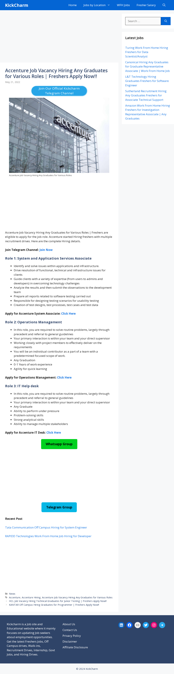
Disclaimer (70, 641)
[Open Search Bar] (164, 5)
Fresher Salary (146, 5)
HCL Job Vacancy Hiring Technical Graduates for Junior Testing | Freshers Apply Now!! (58, 601)
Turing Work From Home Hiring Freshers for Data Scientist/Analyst (146, 52)
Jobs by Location (94, 5)
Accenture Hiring (31, 597)
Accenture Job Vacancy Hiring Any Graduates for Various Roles (77, 597)
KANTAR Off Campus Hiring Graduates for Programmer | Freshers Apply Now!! (54, 604)
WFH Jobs (123, 5)
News (12, 593)
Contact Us (70, 630)
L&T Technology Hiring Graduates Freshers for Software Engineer (147, 81)
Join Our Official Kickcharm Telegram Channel (59, 91)
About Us (69, 624)
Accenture (14, 597)
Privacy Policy (72, 636)
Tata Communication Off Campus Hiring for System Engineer (46, 527)
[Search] (166, 21)
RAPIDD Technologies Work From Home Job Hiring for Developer (48, 536)
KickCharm (16, 5)
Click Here (68, 313)
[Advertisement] (59, 37)
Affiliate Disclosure (75, 647)
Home (72, 5)
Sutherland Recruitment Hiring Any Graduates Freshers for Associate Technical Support (146, 95)
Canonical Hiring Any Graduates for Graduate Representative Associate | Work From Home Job (147, 66)
